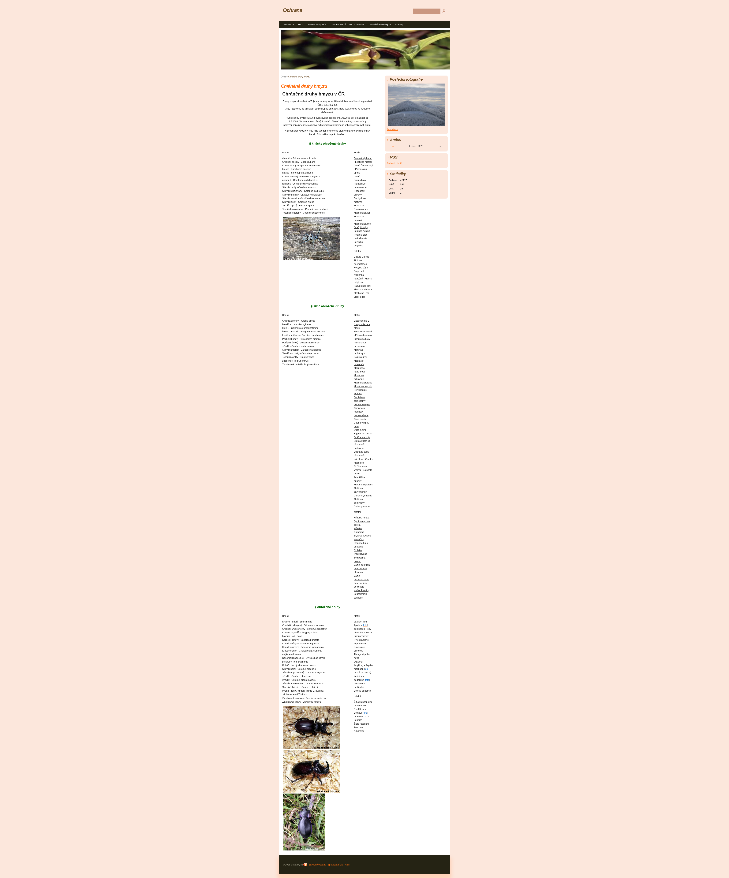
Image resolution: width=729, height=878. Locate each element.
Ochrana (292, 10)
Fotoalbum (289, 24)
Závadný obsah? (317, 864)
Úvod (300, 24)
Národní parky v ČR (317, 24)
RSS (347, 864)
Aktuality (399, 24)
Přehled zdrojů (394, 163)
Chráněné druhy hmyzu (380, 24)
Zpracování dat (335, 864)
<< (392, 146)
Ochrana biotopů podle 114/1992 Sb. (347, 24)
